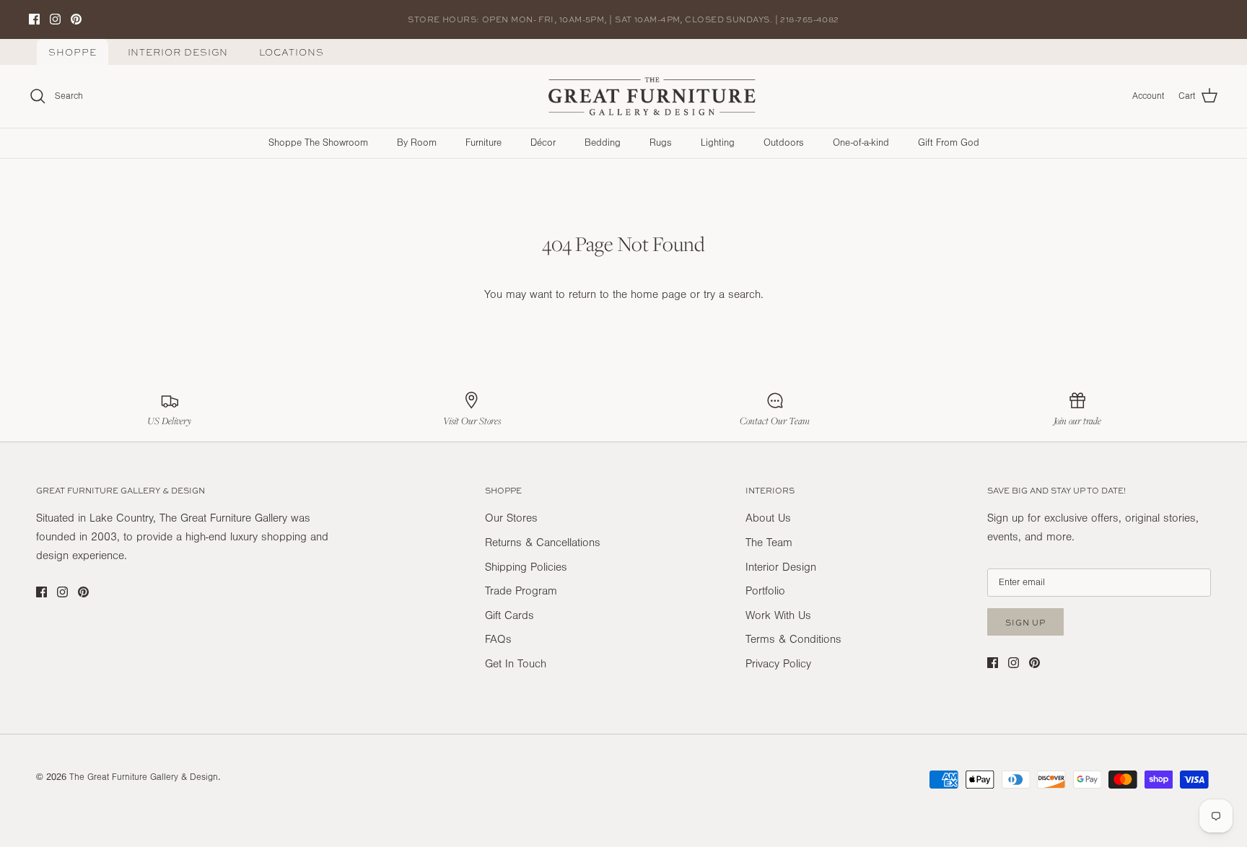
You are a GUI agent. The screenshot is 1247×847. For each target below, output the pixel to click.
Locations (291, 52)
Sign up (1025, 622)
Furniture (483, 143)
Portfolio (765, 590)
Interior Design (178, 52)
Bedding (603, 143)
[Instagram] (55, 19)
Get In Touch (515, 663)
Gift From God (948, 143)
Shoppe (72, 52)
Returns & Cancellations (542, 542)
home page (658, 294)
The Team (768, 542)
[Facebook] (34, 19)
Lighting (718, 143)
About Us (768, 518)
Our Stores (511, 518)
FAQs (498, 639)
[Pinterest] (76, 19)
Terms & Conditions (793, 639)
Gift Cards (509, 615)
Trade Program (521, 590)
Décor (543, 143)
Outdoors (783, 143)
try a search (732, 294)
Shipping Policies (526, 567)
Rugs (660, 143)
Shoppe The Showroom (318, 143)
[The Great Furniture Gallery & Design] (652, 96)
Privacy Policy (778, 663)
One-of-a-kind (861, 143)
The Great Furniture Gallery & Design (143, 777)
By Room (417, 143)
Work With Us (778, 615)
